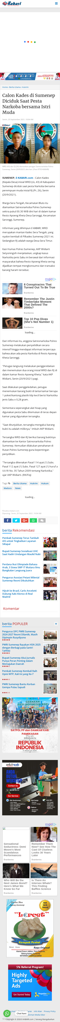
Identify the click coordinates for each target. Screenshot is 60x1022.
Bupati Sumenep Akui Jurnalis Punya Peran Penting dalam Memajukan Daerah (18, 660)
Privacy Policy (50, 1011)
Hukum (44, 483)
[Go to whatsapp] (7, 1013)
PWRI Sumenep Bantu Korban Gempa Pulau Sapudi (18, 686)
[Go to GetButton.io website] (7, 1019)
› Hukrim (25, 87)
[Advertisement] (30, 42)
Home (5, 87)
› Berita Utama (14, 87)
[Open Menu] (56, 3)
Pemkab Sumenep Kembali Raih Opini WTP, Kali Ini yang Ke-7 (19, 672)
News (18, 488)
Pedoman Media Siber (35, 1014)
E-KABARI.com (24, 177)
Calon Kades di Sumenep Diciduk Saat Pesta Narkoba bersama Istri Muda (28, 104)
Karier (29, 1011)
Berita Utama (20, 483)
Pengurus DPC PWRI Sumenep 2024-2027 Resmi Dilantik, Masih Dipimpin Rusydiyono (20, 634)
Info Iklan (38, 1011)
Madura (8, 488)
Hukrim (34, 483)
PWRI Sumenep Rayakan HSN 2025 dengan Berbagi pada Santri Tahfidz (21, 647)
